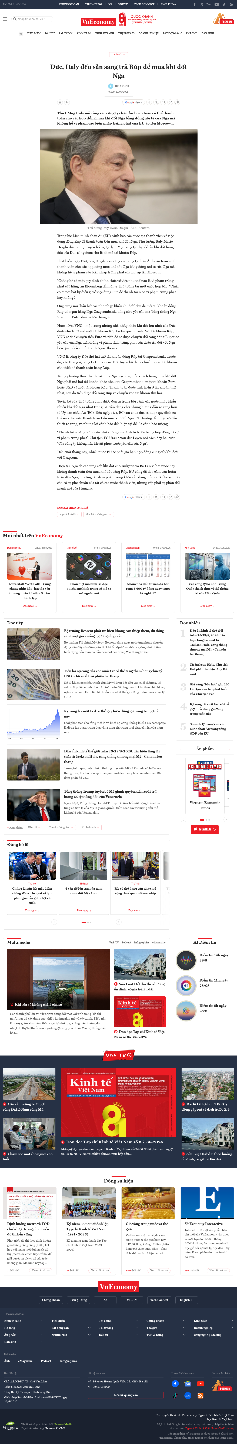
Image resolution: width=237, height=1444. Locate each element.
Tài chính (65, 33)
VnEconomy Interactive (204, 1224)
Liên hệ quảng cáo (126, 1395)
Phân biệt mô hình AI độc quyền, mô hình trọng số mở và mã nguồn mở (89, 588)
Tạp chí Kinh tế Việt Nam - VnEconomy (209, 1428)
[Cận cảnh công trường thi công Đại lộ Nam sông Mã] (29, 1084)
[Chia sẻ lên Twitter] (156, 102)
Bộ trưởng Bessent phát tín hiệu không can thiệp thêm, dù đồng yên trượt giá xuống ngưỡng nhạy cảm (114, 633)
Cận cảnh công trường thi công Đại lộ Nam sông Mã (25, 1107)
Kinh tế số (84, 33)
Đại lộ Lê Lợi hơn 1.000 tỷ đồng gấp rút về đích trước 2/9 (205, 1107)
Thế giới (191, 33)
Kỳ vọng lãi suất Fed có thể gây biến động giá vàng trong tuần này (112, 714)
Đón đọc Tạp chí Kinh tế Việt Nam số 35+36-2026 (139, 1034)
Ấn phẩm (205, 749)
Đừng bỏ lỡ (17, 845)
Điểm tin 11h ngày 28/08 (213, 983)
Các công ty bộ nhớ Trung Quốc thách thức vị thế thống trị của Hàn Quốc (207, 588)
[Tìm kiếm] (15, 19)
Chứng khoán (69, 4)
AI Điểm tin (204, 942)
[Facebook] (194, 4)
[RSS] (200, 1395)
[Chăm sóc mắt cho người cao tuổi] (29, 1134)
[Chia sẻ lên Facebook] (149, 102)
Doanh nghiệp (149, 33)
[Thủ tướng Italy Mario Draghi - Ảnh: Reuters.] (119, 131)
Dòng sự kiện (118, 1181)
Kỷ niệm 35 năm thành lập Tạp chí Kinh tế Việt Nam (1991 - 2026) (87, 1229)
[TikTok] (224, 4)
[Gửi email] (163, 102)
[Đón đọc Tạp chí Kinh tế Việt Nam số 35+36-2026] (118, 1102)
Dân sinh (208, 33)
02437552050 (101, 1387)
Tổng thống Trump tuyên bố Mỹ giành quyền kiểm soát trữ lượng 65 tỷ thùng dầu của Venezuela (110, 794)
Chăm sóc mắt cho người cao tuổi (27, 1156)
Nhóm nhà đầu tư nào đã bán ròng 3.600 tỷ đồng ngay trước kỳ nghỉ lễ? (148, 588)
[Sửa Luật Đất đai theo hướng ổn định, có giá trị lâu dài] (208, 1134)
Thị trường (126, 33)
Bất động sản (172, 33)
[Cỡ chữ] (67, 102)
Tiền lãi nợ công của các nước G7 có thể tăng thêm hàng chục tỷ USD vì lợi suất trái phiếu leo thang (113, 673)
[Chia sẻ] (177, 102)
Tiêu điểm (34, 33)
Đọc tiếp (15, 623)
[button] (84, 922)
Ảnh (7, 1361)
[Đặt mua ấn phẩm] (223, 18)
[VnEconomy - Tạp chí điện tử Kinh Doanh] (118, 1286)
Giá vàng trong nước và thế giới (147, 1226)
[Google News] (231, 4)
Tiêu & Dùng (93, 4)
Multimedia (18, 943)
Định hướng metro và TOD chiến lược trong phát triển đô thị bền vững (28, 1229)
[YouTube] (216, 4)
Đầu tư (50, 33)
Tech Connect (144, 4)
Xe (110, 4)
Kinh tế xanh (104, 33)
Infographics (141, 942)
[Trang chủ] (21, 34)
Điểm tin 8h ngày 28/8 (212, 1008)
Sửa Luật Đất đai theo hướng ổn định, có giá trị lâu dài (139, 987)
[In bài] (60, 102)
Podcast (126, 942)
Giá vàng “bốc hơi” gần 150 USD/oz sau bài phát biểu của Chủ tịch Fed (209, 689)
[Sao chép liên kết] (170, 102)
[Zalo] (209, 4)
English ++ (168, 4)
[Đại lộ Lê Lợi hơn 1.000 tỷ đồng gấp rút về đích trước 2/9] (208, 1084)
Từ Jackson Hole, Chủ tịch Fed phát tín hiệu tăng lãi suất (209, 669)
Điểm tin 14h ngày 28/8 (214, 958)
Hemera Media (63, 1424)
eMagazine (159, 942)
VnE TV (123, 4)
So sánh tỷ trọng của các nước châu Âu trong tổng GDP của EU (208, 729)
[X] (202, 4)
